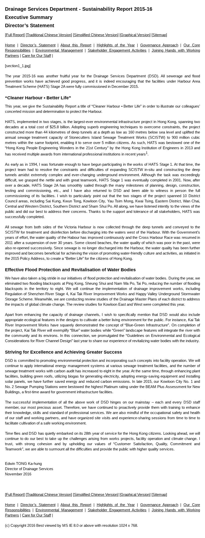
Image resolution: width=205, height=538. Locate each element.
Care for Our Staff (36, 55)
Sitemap (159, 35)
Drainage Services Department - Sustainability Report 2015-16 (78, 9)
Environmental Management (59, 50)
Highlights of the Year (116, 45)
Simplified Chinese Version (96, 35)
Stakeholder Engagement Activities (117, 50)
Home (10, 45)
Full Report (15, 35)
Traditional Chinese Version (49, 35)
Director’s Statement (38, 45)
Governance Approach (159, 45)
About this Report (75, 45)
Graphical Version (135, 35)
